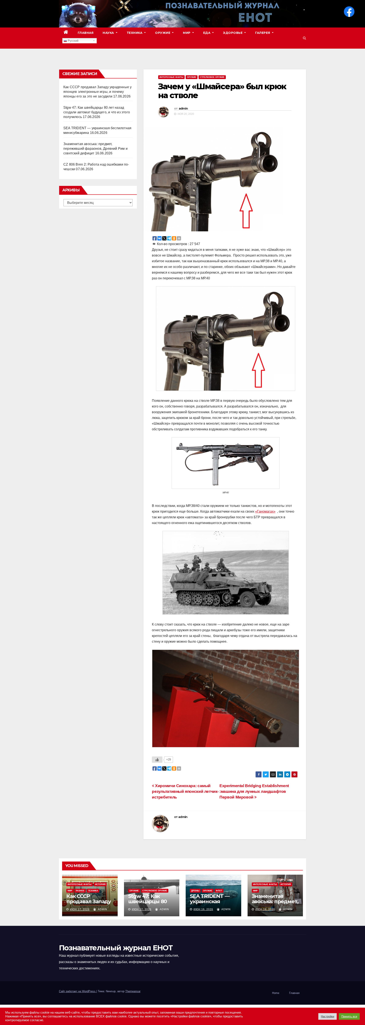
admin (183, 108)
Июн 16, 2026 (203, 909)
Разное (80, 890)
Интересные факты (171, 77)
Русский (72, 40)
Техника (135, 33)
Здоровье (233, 33)
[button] (304, 38)
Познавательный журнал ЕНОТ (116, 947)
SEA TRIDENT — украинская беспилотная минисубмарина (211, 904)
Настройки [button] (327, 1016)
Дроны (195, 890)
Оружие (163, 33)
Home (275, 993)
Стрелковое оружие (212, 77)
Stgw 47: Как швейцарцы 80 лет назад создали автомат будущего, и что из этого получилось (96, 112)
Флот (219, 890)
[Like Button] (157, 759)
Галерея (263, 33)
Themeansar (132, 991)
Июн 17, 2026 (80, 909)
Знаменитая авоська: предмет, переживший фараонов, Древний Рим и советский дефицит (95, 148)
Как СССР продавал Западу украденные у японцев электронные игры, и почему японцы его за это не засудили (97, 91)
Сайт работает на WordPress (77, 991)
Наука (109, 33)
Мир (187, 33)
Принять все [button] (349, 1016)
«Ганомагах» (265, 511)
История (100, 884)
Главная (86, 33)
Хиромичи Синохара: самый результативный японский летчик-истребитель (185, 791)
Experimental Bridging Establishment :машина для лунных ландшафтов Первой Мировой (254, 791)
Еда (207, 33)
